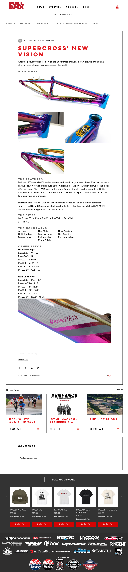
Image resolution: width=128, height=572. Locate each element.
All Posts (10, 23)
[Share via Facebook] (19, 368)
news (95, 23)
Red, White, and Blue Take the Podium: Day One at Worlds (22, 421)
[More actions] (109, 40)
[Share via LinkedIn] (31, 368)
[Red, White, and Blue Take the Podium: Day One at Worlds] (24, 404)
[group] (64, 507)
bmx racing (32, 354)
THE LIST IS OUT (104, 419)
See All (120, 390)
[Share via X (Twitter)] (25, 368)
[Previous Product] (6, 496)
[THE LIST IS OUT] (104, 404)
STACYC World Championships (72, 23)
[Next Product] (121, 496)
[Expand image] (41, 127)
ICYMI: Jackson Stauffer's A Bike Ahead (64, 421)
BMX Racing (26, 23)
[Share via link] (37, 368)
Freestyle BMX (44, 23)
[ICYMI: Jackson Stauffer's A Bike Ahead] (64, 404)
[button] (117, 7)
